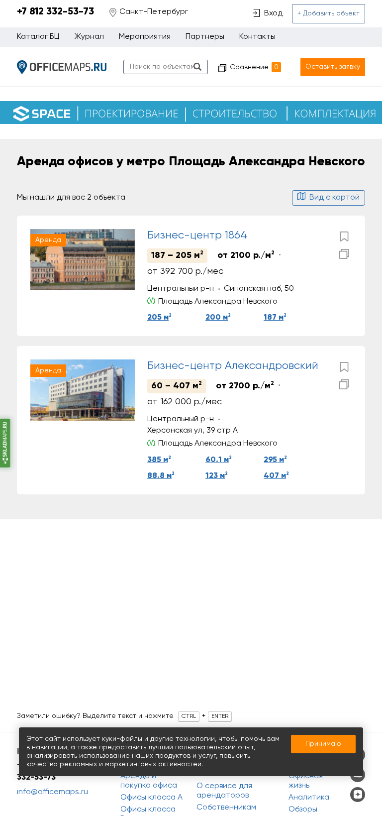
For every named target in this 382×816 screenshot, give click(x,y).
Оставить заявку (332, 66)
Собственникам (226, 808)
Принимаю (323, 743)
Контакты (257, 37)
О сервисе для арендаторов (224, 791)
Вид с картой (334, 198)
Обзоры (302, 810)
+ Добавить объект (328, 13)
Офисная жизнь (305, 781)
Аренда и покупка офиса (148, 781)
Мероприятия (145, 37)
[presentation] (40, 259)
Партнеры (205, 37)
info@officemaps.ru (52, 792)
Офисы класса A (151, 798)
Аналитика (308, 798)
